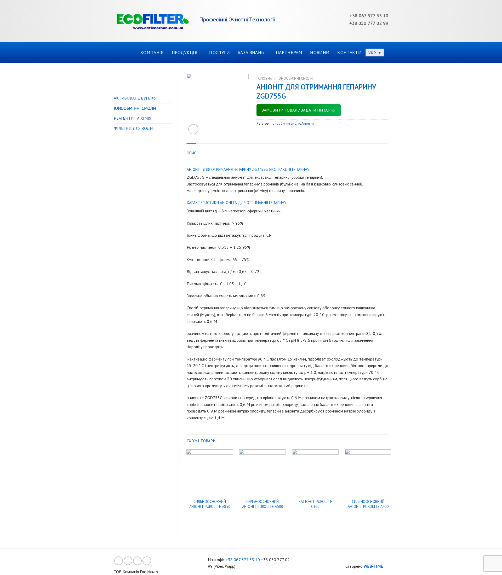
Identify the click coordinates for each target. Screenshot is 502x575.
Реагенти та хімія (132, 118)
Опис (191, 152)
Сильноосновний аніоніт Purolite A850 (209, 504)
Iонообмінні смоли (135, 108)
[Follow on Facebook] (118, 560)
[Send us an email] (146, 560)
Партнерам (289, 52)
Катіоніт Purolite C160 (315, 504)
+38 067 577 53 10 (243, 559)
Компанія (152, 52)
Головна (264, 78)
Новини (319, 52)
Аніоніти (307, 123)
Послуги (219, 52)
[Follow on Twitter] (137, 560)
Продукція (184, 52)
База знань (251, 52)
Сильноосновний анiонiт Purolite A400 (368, 504)
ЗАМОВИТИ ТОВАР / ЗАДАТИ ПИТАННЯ (298, 110)
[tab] (191, 153)
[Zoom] (193, 129)
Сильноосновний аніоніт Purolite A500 (262, 504)
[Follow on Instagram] (128, 560)
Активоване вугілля (135, 98)
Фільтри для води (133, 128)
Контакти (349, 52)
